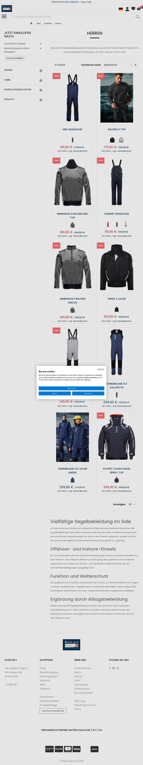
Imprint (101, 369)
